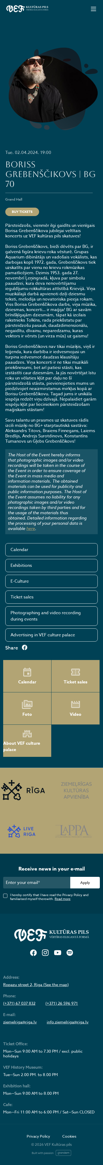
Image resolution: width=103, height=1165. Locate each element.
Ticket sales (22, 597)
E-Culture (20, 581)
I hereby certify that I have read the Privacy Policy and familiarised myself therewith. (49, 897)
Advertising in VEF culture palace (43, 635)
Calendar (19, 550)
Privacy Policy (38, 1136)
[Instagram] (45, 953)
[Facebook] (33, 953)
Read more (63, 899)
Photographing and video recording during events (46, 616)
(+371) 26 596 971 (61, 1003)
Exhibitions (21, 565)
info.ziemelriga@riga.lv (67, 1022)
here (30, 528)
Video (75, 714)
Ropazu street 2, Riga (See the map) (36, 984)
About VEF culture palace (21, 746)
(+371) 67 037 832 (19, 1003)
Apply (85, 882)
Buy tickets (22, 211)
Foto (27, 714)
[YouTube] (57, 953)
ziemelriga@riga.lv (20, 1022)
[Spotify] (70, 953)
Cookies (69, 1136)
